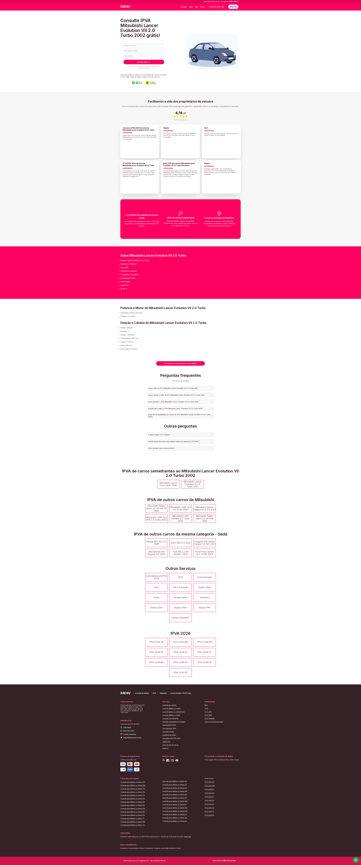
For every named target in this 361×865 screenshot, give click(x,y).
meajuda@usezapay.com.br (132, 737)
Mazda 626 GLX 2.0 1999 (156, 542)
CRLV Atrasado (180, 587)
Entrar (232, 7)
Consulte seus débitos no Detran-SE (174, 821)
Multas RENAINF (180, 617)
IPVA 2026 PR (205, 642)
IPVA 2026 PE (180, 672)
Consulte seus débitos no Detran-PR (132, 789)
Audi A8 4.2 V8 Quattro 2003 (180, 552)
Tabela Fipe (166, 742)
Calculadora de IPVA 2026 (156, 577)
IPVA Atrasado (210, 718)
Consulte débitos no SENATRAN (173, 712)
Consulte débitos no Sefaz (171, 715)
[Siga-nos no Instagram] (172, 760)
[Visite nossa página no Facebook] (167, 760)
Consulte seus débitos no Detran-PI (132, 818)
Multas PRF (204, 607)
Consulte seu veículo (169, 705)
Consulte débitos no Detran (171, 708)
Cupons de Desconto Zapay (214, 722)
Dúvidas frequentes (129, 734)
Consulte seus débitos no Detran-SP (174, 785)
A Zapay (184, 7)
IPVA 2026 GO (180, 662)
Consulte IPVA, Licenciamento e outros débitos (180, 363)
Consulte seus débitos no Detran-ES (174, 798)
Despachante (180, 597)
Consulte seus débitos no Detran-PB (174, 814)
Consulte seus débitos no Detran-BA (174, 794)
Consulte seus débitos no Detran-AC (132, 805)
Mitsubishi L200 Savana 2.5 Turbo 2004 (180, 518)
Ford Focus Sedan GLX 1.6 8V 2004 (204, 552)
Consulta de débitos (142, 693)
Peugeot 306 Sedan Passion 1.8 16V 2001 (204, 542)
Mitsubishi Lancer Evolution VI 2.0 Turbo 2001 (193, 484)
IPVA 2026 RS (156, 652)
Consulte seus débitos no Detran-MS (174, 811)
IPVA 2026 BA (156, 662)
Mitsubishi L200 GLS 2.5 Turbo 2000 (180, 508)
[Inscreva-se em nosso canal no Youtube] (176, 760)
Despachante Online (169, 735)
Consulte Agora (142, 62)
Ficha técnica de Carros (170, 745)
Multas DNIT (180, 607)
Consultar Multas (168, 732)
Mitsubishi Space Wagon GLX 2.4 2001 (204, 508)
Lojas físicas (127, 727)
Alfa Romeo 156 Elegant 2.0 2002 (156, 552)
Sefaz (156, 597)
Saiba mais (187, 837)
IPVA (180, 577)
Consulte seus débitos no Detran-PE (132, 795)
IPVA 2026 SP (156, 642)
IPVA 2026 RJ (180, 652)
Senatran (204, 597)
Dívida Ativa (204, 587)
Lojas (191, 7)
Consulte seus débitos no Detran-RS (174, 788)
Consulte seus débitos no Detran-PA (132, 815)
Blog (196, 7)
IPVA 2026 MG (180, 642)
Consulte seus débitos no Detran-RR (132, 822)
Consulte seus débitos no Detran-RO (174, 818)
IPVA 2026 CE (204, 662)
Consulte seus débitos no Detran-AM (174, 801)
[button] (180, 388)
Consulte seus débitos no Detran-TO (132, 825)
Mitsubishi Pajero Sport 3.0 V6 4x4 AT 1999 (156, 508)
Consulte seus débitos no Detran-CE (132, 799)
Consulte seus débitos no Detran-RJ (174, 781)
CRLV (156, 587)
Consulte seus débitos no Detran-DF (132, 782)
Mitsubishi (163, 693)
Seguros (165, 748)
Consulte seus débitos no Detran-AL (174, 804)
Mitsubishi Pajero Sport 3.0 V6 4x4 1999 (204, 518)
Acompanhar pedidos (215, 7)
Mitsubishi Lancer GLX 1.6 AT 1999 (168, 484)
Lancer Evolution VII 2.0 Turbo (180, 693)
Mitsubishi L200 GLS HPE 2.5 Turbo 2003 (156, 518)
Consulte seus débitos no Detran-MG (132, 785)
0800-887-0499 (128, 731)
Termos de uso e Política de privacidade (148, 67)
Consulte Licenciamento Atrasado (173, 722)
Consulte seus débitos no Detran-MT (132, 812)
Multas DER (156, 607)
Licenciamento (204, 577)
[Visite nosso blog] (163, 760)
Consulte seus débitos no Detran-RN (174, 791)
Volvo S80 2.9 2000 (180, 542)
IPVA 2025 (208, 712)
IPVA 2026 (208, 715)
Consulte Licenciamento (170, 718)
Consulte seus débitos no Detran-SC (132, 792)
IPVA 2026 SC (204, 652)
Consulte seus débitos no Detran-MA (174, 808)
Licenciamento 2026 (169, 728)
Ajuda (202, 7)
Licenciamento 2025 (169, 725)
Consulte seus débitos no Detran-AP (132, 802)
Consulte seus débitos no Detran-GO (132, 808)
